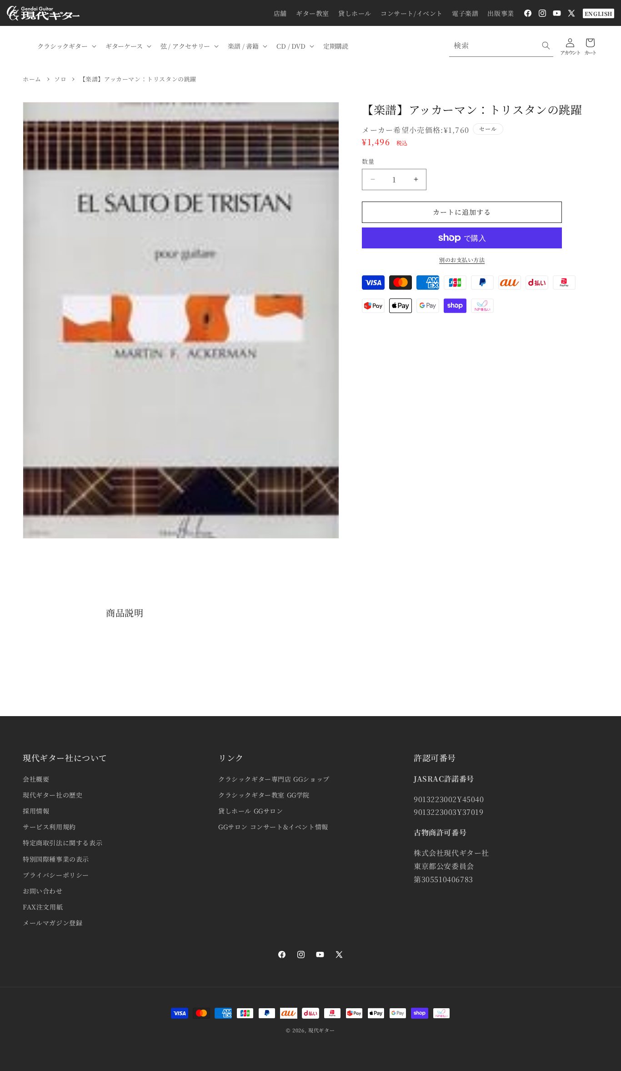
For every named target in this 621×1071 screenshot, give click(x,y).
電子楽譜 (465, 13)
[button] (66, 46)
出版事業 (500, 13)
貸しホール (354, 13)
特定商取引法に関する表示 (62, 842)
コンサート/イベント (412, 13)
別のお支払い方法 (462, 259)
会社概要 (36, 778)
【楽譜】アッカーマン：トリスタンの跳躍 (138, 79)
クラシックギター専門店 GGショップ (274, 778)
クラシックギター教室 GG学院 (264, 794)
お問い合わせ (43, 890)
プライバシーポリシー (56, 874)
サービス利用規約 (49, 826)
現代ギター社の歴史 (52, 794)
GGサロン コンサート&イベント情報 (273, 826)
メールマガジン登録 (52, 922)
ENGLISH (598, 13)
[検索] (546, 45)
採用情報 (36, 810)
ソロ (60, 79)
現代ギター (321, 1030)
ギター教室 (312, 13)
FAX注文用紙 (43, 906)
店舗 (280, 13)
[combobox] (501, 45)
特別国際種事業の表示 (56, 859)
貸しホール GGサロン (250, 810)
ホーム (32, 79)
